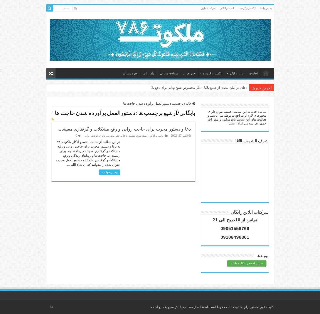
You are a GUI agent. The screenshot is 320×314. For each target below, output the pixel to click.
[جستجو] (49, 8)
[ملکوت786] (160, 39)
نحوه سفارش (130, 73)
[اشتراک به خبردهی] (53, 119)
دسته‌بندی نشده (138, 135)
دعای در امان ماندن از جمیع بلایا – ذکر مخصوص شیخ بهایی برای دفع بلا (199, 87)
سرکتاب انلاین (208, 8)
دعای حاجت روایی (94, 135)
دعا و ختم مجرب (117, 135)
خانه (266, 72)
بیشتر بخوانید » (109, 172)
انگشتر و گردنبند (247, 8)
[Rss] (75, 8)
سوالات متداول (169, 73)
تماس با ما (266, 8)
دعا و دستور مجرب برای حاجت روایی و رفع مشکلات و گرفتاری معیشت (124, 129)
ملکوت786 (235, 307)
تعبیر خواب (189, 73)
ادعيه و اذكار (227, 8)
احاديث (253, 73)
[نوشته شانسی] (51, 73)
